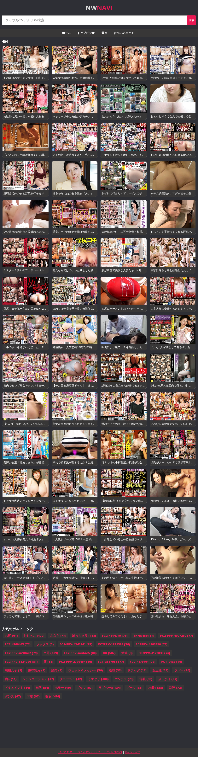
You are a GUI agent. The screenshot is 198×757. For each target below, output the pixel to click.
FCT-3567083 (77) (111, 661)
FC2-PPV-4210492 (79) (21, 653)
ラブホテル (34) (109, 687)
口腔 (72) (175, 687)
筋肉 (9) (56, 670)
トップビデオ (86, 33)
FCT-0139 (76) (171, 661)
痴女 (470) (52, 696)
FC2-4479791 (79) (142, 661)
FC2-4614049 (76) (115, 635)
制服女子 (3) (13, 670)
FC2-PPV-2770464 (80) (75, 661)
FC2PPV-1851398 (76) (114, 644)
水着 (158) (155, 687)
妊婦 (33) (115, 670)
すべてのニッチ (124, 33)
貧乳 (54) (42, 687)
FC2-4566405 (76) (18, 644)
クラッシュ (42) (71, 679)
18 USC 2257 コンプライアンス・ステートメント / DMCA (90, 752)
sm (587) (109, 653)
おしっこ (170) (34, 635)
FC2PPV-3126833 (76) (154, 653)
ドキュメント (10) (17, 687)
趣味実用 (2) (36, 670)
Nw (99, 7)
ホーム (66, 33)
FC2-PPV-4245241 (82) (76, 644)
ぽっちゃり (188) (84, 635)
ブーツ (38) (134, 687)
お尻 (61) (11, 635)
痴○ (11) (11, 679)
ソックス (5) (45, 644)
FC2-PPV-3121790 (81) (21, 661)
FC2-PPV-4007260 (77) (176, 635)
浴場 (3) (127, 653)
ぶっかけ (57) (167, 679)
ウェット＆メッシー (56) (85, 670)
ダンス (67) (13, 696)
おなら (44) (58, 635)
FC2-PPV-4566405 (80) (80, 653)
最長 (104, 33)
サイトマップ (132, 752)
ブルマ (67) (85, 687)
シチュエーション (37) (38, 679)
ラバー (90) (182, 670)
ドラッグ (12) (137, 670)
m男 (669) (51, 653)
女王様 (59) (160, 670)
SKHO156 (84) (143, 635)
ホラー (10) (63, 687)
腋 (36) (48, 661)
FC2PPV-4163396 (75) (151, 644)
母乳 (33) (145, 679)
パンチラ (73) (124, 679)
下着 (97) (33, 696)
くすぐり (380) (98, 679)
